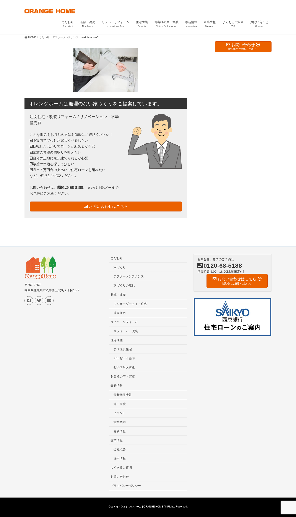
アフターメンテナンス (129, 276)
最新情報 (117, 385)
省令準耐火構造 (124, 367)
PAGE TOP (285, 497)
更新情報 (120, 431)
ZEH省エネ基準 (124, 358)
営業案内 (120, 422)
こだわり (117, 258)
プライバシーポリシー (126, 485)
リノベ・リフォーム (124, 322)
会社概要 (120, 449)
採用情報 (120, 458)
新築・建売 (118, 294)
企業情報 (117, 440)
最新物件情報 (123, 395)
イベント (120, 413)
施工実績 (120, 404)
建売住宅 (120, 313)
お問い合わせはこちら (108, 206)
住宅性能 (117, 340)
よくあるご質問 (121, 467)
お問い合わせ (120, 476)
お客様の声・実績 (123, 376)
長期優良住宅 (123, 349)
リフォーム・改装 (126, 331)
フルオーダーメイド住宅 (130, 304)
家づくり (120, 267)
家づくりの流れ (124, 285)
